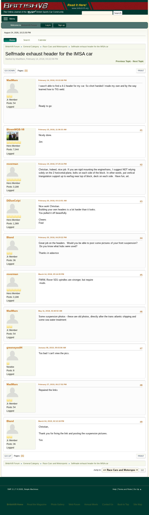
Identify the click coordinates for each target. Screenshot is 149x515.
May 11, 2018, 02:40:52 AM (50, 311)
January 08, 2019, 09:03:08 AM (52, 348)
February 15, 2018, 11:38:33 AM (52, 130)
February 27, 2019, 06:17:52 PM (52, 384)
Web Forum (74, 504)
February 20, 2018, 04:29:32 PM (52, 237)
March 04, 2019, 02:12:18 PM (51, 421)
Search (117, 13)
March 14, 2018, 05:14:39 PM (51, 274)
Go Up (8, 456)
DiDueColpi (14, 200)
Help (114, 489)
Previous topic (123, 61)
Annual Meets (91, 504)
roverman (12, 163)
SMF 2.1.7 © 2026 (15, 489)
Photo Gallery (57, 504)
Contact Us (107, 504)
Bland (10, 237)
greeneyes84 (14, 347)
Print (141, 71)
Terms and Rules (125, 489)
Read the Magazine (37, 504)
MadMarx (12, 80)
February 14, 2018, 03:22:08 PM (52, 80)
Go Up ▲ (138, 489)
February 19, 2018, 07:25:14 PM (52, 164)
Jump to (97, 470)
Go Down (10, 71)
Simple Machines (31, 489)
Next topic (138, 61)
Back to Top (123, 504)
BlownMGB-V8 (15, 129)
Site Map (137, 504)
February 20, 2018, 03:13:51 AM (52, 201)
